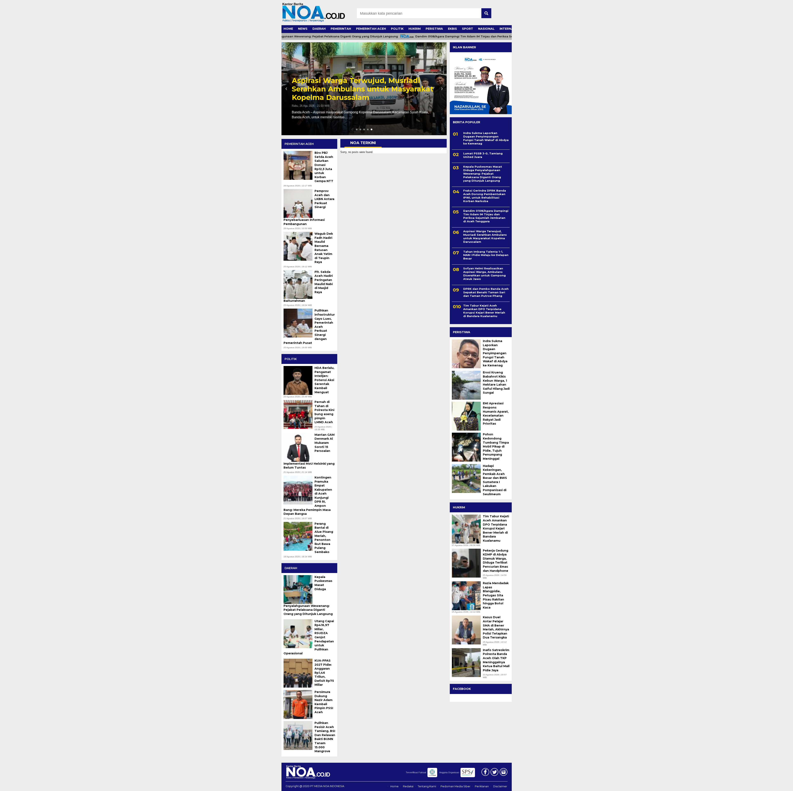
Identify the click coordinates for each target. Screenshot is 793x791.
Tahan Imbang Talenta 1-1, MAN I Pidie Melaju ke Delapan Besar (485, 255)
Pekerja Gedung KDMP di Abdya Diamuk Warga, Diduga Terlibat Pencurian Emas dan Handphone (495, 561)
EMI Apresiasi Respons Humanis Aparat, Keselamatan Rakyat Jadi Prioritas (496, 414)
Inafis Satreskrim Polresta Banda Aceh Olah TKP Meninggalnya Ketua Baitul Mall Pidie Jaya (496, 660)
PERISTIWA (434, 29)
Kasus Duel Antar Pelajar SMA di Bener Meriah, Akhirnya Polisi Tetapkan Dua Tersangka (496, 627)
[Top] (764, 785)
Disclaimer (500, 786)
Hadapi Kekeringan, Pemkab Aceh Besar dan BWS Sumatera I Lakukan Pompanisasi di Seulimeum (495, 480)
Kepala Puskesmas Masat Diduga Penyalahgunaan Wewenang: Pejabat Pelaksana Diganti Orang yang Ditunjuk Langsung (361, 85)
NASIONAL (486, 29)
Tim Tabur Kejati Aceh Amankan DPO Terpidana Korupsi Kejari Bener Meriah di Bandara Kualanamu (484, 311)
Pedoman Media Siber (455, 786)
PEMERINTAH (341, 29)
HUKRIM (414, 29)
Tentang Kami (427, 786)
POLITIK (397, 29)
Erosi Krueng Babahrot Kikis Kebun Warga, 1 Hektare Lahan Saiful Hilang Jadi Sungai (496, 383)
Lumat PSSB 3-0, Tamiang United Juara (483, 155)
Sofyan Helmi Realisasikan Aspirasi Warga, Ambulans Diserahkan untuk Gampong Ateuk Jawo (484, 274)
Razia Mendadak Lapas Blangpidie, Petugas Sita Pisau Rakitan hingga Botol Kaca (496, 595)
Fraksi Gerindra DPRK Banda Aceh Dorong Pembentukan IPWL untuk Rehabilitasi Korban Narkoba (484, 196)
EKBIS (452, 29)
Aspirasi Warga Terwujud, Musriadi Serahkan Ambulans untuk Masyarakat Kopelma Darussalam (485, 236)
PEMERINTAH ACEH (371, 29)
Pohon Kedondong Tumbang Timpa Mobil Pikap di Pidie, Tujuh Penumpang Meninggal (496, 447)
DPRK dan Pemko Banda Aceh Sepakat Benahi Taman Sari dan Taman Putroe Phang (486, 292)
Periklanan (482, 786)
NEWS (302, 29)
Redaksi (408, 786)
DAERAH (319, 29)
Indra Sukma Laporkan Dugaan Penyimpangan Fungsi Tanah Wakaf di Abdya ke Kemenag (486, 138)
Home (394, 786)
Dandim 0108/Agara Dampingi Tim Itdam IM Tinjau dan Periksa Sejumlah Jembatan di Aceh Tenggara (464, 36)
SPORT (467, 29)
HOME (288, 29)
